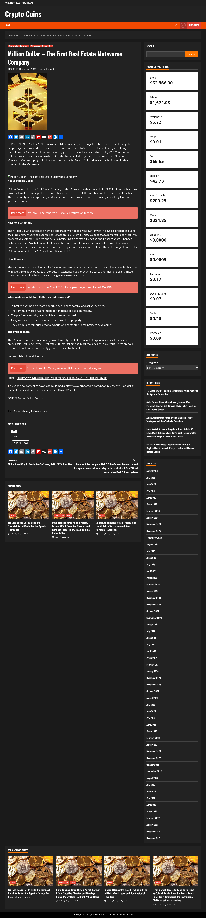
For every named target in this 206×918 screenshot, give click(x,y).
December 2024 (153, 597)
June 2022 (151, 791)
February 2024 (153, 664)
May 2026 (150, 491)
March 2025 (151, 577)
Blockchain (13, 46)
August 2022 (152, 778)
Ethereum (24, 46)
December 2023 (153, 678)
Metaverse (35, 46)
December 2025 (153, 524)
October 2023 (152, 691)
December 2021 (153, 831)
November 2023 (153, 684)
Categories (152, 362)
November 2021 (153, 838)
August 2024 (152, 624)
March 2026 (151, 504)
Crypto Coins (23, 13)
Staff (12, 69)
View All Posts (20, 442)
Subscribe (194, 25)
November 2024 (153, 604)
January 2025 (152, 591)
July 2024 (150, 631)
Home (7, 25)
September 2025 (154, 537)
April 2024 (151, 651)
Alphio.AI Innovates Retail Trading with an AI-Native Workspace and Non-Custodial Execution (116, 526)
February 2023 (153, 738)
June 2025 (151, 557)
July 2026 (150, 477)
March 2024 (151, 658)
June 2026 (151, 484)
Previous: (40, 462)
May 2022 (150, 798)
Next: (106, 466)
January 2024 (152, 671)
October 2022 (152, 764)
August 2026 (152, 471)
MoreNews (113, 914)
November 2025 (153, 531)
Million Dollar (16, 189)
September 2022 (154, 771)
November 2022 (153, 758)
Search (150, 46)
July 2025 (150, 551)
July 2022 (150, 784)
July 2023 (150, 704)
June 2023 (151, 711)
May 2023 (150, 718)
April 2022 (151, 804)
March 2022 (151, 811)
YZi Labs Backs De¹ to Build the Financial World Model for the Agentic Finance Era (27, 526)
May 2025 (150, 564)
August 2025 (152, 544)
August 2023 (152, 698)
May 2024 (150, 644)
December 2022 (153, 751)
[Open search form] (176, 25)
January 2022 (152, 824)
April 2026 (151, 497)
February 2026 (153, 511)
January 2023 (152, 744)
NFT (51, 46)
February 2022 (153, 818)
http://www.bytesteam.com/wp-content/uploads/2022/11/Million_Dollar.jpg (62, 377)
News (44, 46)
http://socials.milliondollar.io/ (25, 356)
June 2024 (151, 637)
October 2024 (152, 611)
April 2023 (151, 724)
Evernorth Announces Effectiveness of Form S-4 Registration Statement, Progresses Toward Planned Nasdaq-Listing (170, 448)
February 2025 (153, 584)
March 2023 (151, 731)
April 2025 (151, 571)
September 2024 (154, 618)
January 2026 (152, 517)
